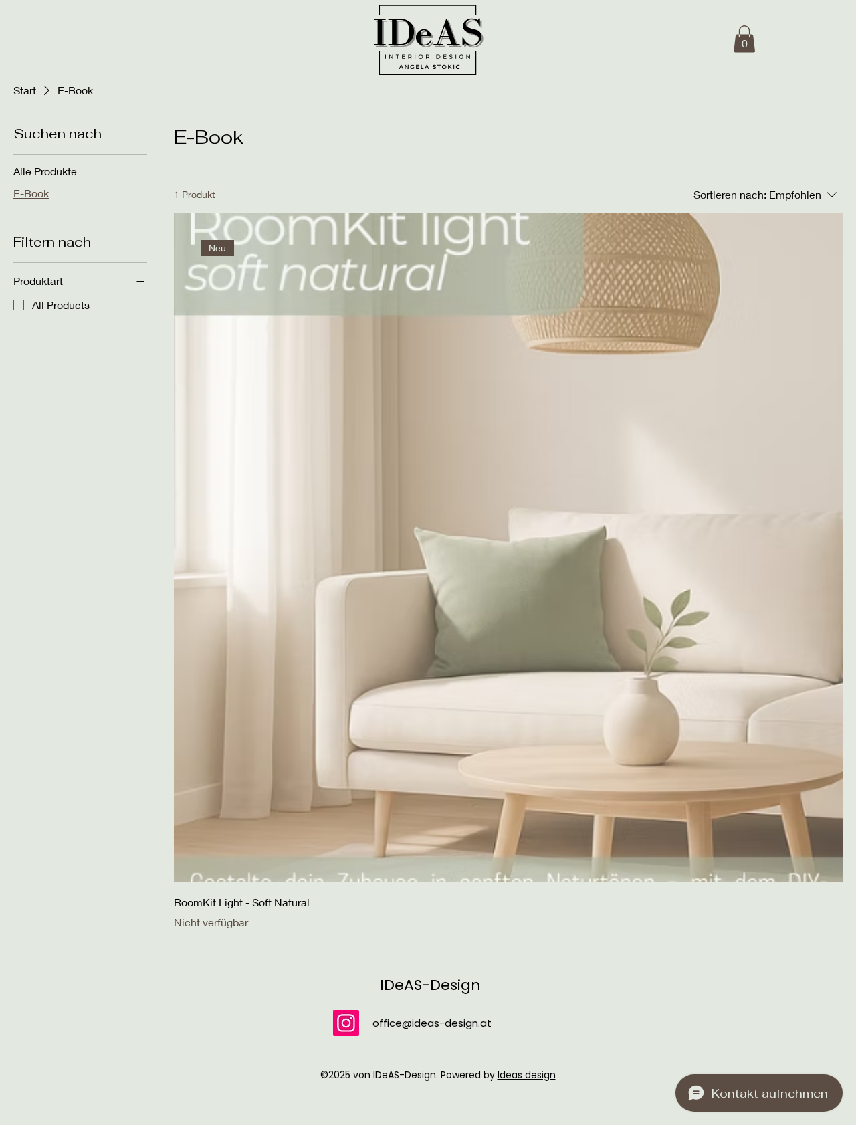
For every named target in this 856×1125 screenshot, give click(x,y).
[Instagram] (346, 1023)
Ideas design (527, 1075)
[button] (744, 39)
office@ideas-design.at (432, 1023)
